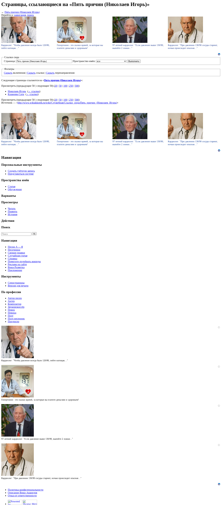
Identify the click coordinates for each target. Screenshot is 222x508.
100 (65, 85)
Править (12, 211)
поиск (30, 15)
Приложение (15, 270)
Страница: (9, 61)
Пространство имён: (84, 61)
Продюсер (13, 321)
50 (60, 85)
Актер (11, 301)
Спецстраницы (16, 282)
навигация (20, 15)
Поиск (5, 227)
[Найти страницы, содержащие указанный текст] (34, 233)
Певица (12, 312)
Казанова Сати (16, 94)
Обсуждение (15, 189)
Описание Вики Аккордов (22, 492)
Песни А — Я (15, 246)
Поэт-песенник (16, 318)
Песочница (14, 249)
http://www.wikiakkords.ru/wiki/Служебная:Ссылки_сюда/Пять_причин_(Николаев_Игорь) (67, 102)
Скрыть (8, 72)
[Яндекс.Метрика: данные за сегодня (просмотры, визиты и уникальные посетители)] (30, 502)
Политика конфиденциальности (25, 489)
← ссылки (33, 91)
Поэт (10, 315)
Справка (12, 258)
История (12, 214)
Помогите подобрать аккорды (24, 261)
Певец (11, 309)
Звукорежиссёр (16, 307)
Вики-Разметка (16, 267)
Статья (11, 186)
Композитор (14, 304)
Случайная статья (17, 255)
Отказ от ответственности (22, 495)
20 (56, 85)
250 (71, 85)
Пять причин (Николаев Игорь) (22, 12)
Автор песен (15, 298)
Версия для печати (18, 285)
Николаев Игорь (17, 91)
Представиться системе (21, 173)
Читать (11, 208)
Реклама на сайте (17, 264)
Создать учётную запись (21, 170)
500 (77, 85)
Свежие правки (16, 252)
